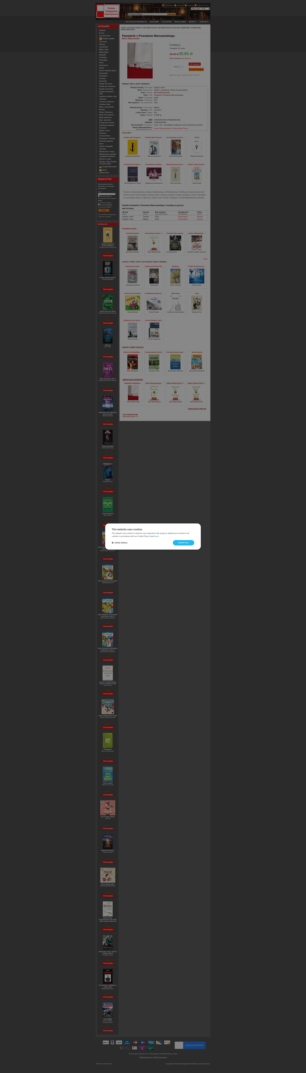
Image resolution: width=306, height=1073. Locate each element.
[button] (119, 542)
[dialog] (153, 536)
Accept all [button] (183, 543)
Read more (154, 536)
